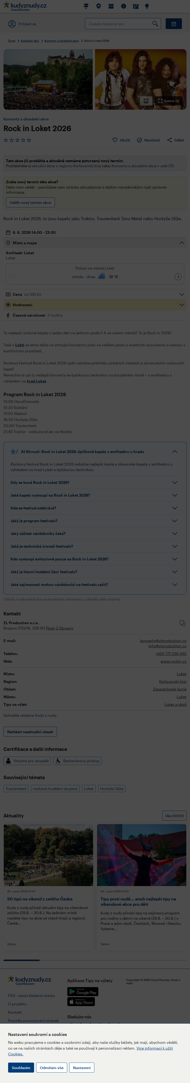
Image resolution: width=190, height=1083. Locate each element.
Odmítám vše (51, 1067)
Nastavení (82, 1067)
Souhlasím (21, 1067)
